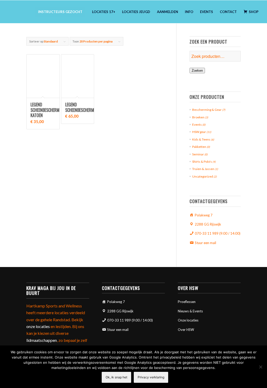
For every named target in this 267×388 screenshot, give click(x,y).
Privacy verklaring (151, 377)
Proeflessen (187, 302)
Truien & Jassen (203, 169)
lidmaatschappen (41, 340)
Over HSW (186, 330)
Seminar (198, 154)
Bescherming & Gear (207, 110)
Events (197, 124)
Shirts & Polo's (202, 161)
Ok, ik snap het (116, 377)
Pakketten (199, 147)
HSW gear (199, 132)
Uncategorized (202, 176)
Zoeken (197, 70)
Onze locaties (188, 320)
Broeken (198, 117)
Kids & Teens (201, 139)
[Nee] (260, 366)
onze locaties (38, 326)
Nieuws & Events (190, 311)
